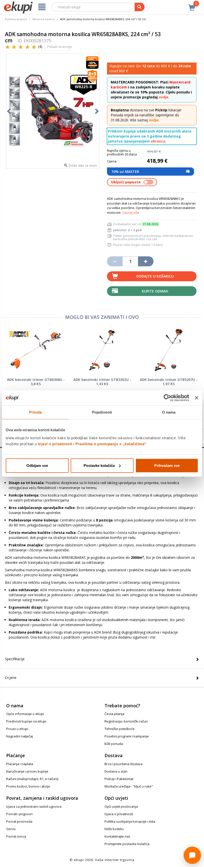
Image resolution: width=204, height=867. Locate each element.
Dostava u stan (115, 771)
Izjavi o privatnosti (55, 443)
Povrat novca (16, 836)
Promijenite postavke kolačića (127, 844)
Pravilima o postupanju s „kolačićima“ (111, 443)
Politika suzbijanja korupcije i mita (129, 821)
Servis (11, 829)
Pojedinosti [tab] (102, 412)
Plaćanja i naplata (19, 764)
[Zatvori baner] (196, 398)
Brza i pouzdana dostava (123, 764)
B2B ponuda (113, 743)
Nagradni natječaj (19, 736)
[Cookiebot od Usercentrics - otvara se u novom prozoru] (167, 398)
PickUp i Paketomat (118, 779)
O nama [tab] (169, 412)
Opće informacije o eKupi (25, 714)
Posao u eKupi (17, 728)
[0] (191, 4)
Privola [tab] (35, 412)
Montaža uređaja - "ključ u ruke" (128, 786)
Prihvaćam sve (167, 465)
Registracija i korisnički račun (126, 721)
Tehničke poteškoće (119, 728)
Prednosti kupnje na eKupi (26, 721)
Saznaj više (130, 212)
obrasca (158, 141)
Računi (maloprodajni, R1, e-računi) (32, 779)
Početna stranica (16, 19)
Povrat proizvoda (19, 821)
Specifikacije (15, 658)
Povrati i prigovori (19, 814)
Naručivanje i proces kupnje (27, 771)
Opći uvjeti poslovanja (121, 806)
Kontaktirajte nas (117, 836)
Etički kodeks (114, 829)
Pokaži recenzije (59, 46)
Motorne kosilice (44, 19)
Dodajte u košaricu (155, 276)
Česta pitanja (114, 714)
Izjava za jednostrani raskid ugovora (33, 806)
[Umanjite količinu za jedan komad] (114, 261)
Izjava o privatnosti (118, 814)
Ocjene (10, 677)
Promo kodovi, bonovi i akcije (28, 786)
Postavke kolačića (99, 465)
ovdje (163, 97)
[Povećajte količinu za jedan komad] (145, 261)
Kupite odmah (155, 291)
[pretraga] (140, 7)
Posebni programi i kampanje (126, 736)
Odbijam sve (37, 465)
